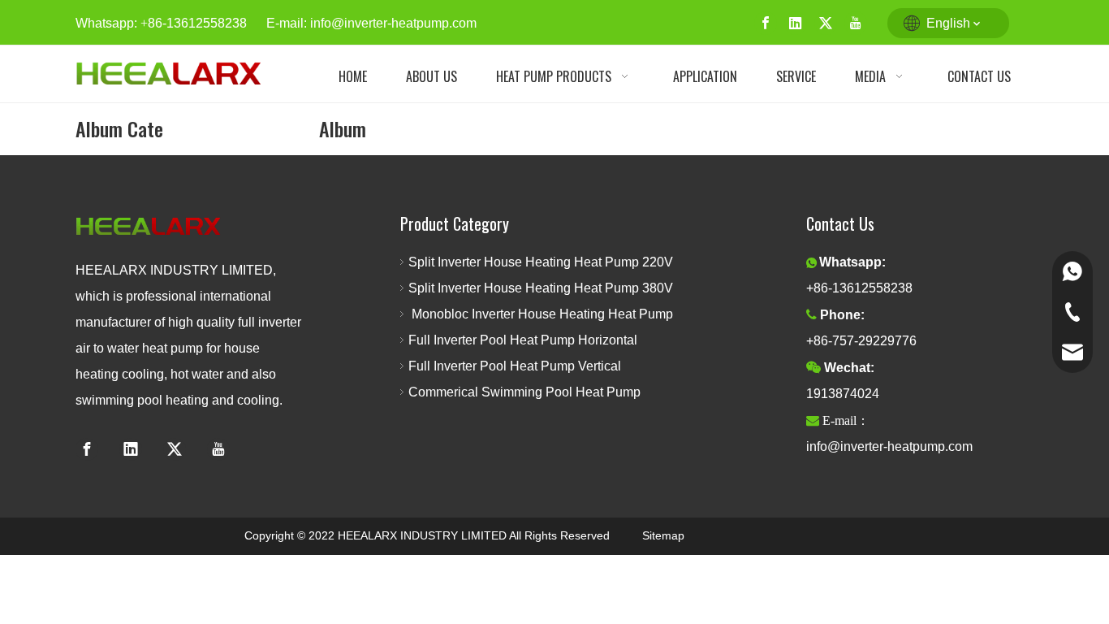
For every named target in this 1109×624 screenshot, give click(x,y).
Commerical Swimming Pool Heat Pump (524, 392)
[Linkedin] (795, 23)
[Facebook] (765, 23)
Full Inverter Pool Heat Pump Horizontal (522, 340)
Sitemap (663, 535)
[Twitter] (825, 23)
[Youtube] (855, 23)
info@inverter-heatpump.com (393, 23)
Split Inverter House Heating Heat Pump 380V (545, 288)
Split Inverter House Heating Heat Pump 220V (544, 262)
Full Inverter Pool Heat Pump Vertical (514, 366)
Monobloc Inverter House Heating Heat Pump (540, 314)
